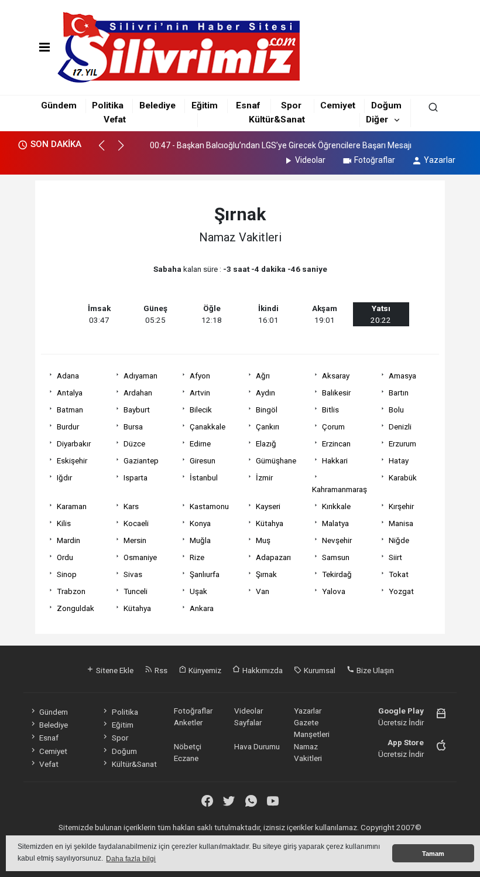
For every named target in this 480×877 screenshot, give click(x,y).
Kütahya (269, 523)
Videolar (310, 160)
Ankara (202, 608)
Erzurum (402, 443)
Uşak (198, 591)
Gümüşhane (276, 460)
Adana (68, 375)
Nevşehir (337, 540)
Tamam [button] (433, 853)
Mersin (135, 540)
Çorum (333, 426)
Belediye (157, 105)
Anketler (188, 722)
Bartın (399, 392)
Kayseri (268, 506)
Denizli (400, 426)
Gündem (59, 105)
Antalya (70, 392)
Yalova (333, 591)
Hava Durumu (257, 746)
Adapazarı (273, 557)
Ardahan (138, 392)
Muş (263, 540)
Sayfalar (248, 722)
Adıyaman (140, 375)
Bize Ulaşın (374, 670)
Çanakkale (207, 426)
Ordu (65, 557)
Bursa (133, 426)
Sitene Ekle (113, 670)
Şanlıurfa (205, 574)
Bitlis (330, 409)
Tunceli (136, 591)
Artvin (200, 392)
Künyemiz (204, 670)
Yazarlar (439, 160)
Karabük (403, 477)
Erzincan (336, 443)
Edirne (200, 443)
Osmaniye (140, 557)
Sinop (67, 574)
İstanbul (204, 477)
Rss (160, 670)
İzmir (264, 477)
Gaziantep (141, 460)
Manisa (401, 523)
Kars (131, 506)
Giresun (202, 460)
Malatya (335, 523)
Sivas (133, 574)
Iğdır (64, 477)
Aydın (265, 392)
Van (262, 591)
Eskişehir (72, 460)
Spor (291, 105)
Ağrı (263, 375)
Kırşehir (401, 506)
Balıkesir (336, 392)
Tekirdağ (337, 574)
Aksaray (335, 375)
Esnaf (248, 105)
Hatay (399, 460)
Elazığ (266, 443)
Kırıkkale (336, 506)
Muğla (200, 540)
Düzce (134, 443)
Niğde (399, 540)
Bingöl (266, 409)
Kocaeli (136, 523)
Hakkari (335, 460)
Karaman (72, 506)
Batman (70, 409)
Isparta (136, 477)
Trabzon (71, 591)
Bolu (396, 409)
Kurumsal (318, 670)
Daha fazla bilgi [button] (131, 859)
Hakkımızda (262, 670)
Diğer (377, 119)
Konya (200, 523)
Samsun (335, 557)
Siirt (395, 557)
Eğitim (204, 105)
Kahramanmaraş (339, 489)
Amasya (402, 375)
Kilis (64, 523)
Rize (197, 557)
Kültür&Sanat (277, 119)
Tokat (399, 574)
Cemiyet (337, 105)
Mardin (68, 540)
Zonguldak (75, 608)
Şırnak (266, 574)
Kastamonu (209, 506)
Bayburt (137, 409)
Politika (108, 105)
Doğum (386, 105)
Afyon (200, 375)
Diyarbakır (74, 443)
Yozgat (401, 591)
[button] (107, 150)
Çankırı (267, 426)
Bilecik (201, 409)
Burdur (68, 426)
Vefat (115, 119)
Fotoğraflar (374, 160)
